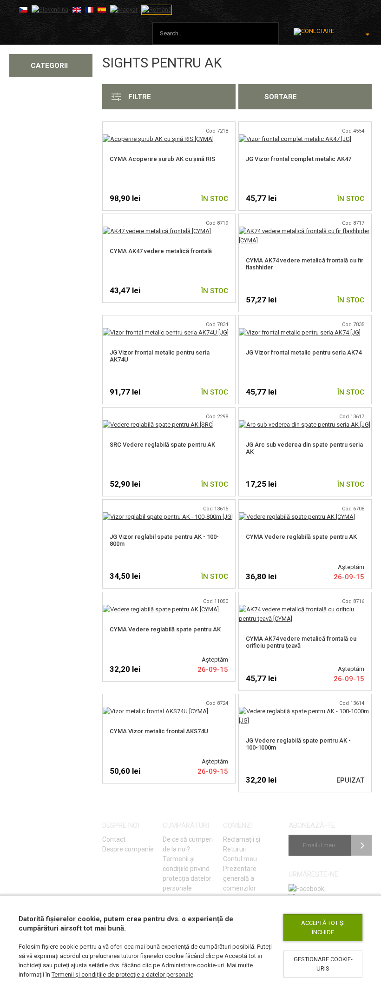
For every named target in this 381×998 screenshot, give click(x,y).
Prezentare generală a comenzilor (239, 878)
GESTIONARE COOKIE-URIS (323, 964)
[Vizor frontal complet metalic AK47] (295, 138)
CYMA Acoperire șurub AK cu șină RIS (162, 158)
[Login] (313, 32)
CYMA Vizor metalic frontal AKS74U (159, 731)
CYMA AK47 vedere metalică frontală (161, 251)
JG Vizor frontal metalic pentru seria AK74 (303, 352)
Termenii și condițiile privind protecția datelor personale (187, 873)
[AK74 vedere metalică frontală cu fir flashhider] (305, 231)
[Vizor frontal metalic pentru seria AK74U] (166, 332)
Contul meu (240, 859)
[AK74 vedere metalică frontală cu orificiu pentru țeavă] (305, 609)
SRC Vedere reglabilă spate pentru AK (162, 444)
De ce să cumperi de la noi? (188, 844)
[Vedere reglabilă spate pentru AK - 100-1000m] (305, 711)
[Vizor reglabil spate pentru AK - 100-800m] (168, 516)
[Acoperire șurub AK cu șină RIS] (158, 138)
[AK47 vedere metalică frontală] (157, 231)
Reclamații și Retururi (241, 844)
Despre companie (128, 849)
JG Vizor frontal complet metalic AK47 (298, 158)
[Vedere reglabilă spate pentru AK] (158, 424)
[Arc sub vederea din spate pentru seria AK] (304, 424)
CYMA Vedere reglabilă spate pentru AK (301, 536)
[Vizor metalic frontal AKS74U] (155, 711)
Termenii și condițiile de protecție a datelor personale (122, 974)
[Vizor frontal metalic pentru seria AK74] (300, 332)
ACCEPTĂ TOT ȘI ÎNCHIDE (323, 927)
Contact (113, 839)
